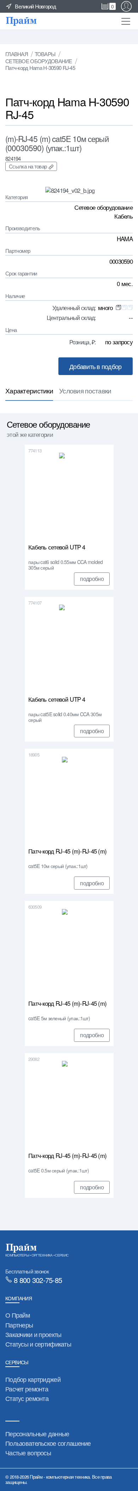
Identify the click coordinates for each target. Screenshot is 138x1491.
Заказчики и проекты (33, 1334)
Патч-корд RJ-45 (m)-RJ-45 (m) (67, 851)
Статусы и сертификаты (38, 1343)
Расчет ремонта (26, 1388)
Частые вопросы (28, 1452)
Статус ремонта (26, 1398)
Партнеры (19, 1324)
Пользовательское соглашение (48, 1443)
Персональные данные (37, 1433)
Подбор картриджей (33, 1379)
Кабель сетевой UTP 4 (56, 547)
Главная (16, 54)
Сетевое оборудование (38, 61)
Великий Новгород (35, 6)
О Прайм (17, 1314)
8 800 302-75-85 (38, 1280)
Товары (45, 54)
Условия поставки (85, 390)
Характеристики (29, 390)
